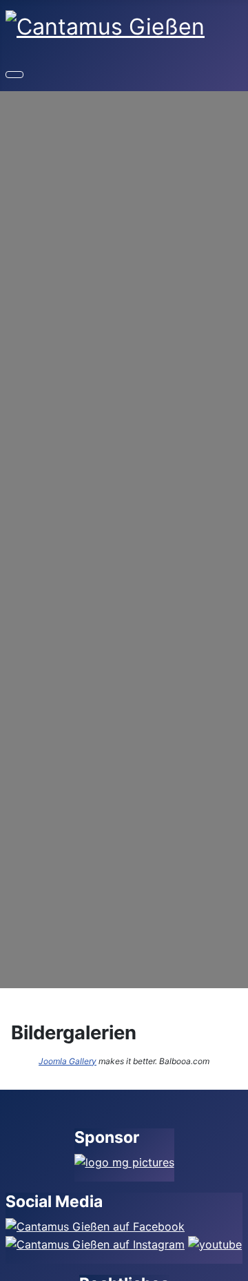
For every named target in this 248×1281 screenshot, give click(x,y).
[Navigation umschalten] (14, 74)
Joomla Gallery (67, 1061)
